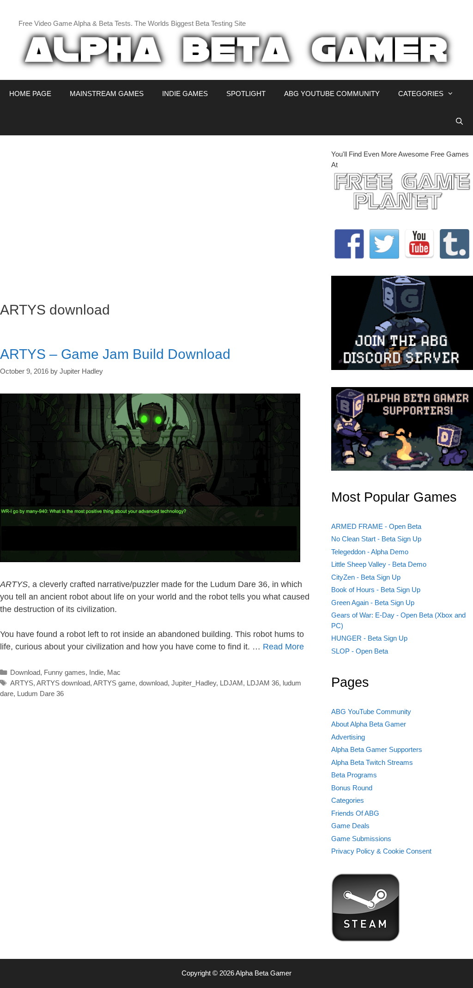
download (153, 683)
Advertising (348, 737)
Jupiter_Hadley (193, 683)
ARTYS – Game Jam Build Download (115, 354)
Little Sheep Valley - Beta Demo (378, 564)
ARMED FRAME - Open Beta (376, 526)
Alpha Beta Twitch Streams (372, 762)
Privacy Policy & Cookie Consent (381, 851)
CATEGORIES (420, 93)
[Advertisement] (158, 214)
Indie (96, 672)
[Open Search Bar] (459, 121)
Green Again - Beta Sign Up (372, 602)
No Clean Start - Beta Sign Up (376, 539)
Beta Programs (354, 775)
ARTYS (21, 683)
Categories (347, 800)
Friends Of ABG (355, 813)
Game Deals (350, 826)
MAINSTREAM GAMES (107, 93)
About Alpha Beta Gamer (368, 724)
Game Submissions (361, 839)
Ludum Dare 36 (40, 693)
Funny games (64, 672)
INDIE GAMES (185, 93)
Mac (114, 672)
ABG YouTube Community (371, 711)
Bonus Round (351, 788)
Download (25, 672)
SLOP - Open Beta (359, 651)
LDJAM (231, 683)
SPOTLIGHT (246, 93)
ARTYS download (63, 683)
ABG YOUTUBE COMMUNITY (332, 93)
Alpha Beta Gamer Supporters (376, 749)
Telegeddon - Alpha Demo (369, 552)
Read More (283, 646)
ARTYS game (114, 683)
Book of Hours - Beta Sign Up (375, 590)
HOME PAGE (30, 93)
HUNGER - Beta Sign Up (369, 638)
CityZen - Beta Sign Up (365, 577)
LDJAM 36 (263, 683)
